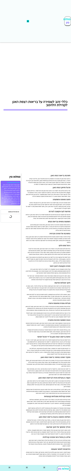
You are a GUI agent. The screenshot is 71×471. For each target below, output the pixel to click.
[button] (28, 21)
